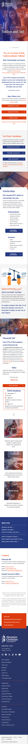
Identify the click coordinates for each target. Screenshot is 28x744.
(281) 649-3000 (7, 646)
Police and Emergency (7, 699)
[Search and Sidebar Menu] (24, 4)
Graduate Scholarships (13, 254)
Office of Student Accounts (10, 532)
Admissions (4, 667)
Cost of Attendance (8, 625)
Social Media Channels (7, 709)
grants (18, 72)
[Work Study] (13, 490)
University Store (5, 691)
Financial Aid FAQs (7, 527)
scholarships (8, 72)
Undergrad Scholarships (13, 231)
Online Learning (5, 675)
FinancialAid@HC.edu (10, 568)
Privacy (3, 739)
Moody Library (5, 688)
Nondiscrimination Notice (7, 737)
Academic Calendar (6, 685)
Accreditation (9, 739)
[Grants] (13, 428)
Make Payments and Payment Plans (12, 539)
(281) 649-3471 (10, 581)
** (21, 288)
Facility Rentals (5, 722)
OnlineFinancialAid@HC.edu (15, 570)
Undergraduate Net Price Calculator (12, 619)
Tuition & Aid (4, 665)
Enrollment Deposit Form (9, 541)
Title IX (15, 737)
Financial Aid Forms (7, 529)
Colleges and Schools (6, 693)
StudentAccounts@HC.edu (12, 583)
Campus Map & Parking (7, 696)
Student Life (4, 673)
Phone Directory (5, 717)
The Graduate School (6, 678)
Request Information (6, 714)
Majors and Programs (6, 662)
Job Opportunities (6, 701)
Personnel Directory (6, 719)
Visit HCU (4, 670)
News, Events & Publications (8, 712)
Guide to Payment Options (9, 536)
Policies (20, 737)
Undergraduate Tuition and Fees (12, 622)
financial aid (14, 72)
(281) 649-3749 (10, 566)
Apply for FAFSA (13, 385)
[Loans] (13, 460)
